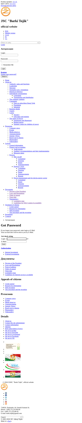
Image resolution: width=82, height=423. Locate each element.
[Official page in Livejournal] (6, 400)
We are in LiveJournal (12, 334)
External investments (12, 254)
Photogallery (13, 140)
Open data (12, 197)
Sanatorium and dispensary (23, 120)
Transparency (13, 199)
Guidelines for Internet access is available (19, 275)
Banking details (14, 109)
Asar (9, 421)
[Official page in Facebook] (6, 395)
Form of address (10, 267)
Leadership (13, 86)
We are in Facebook (12, 336)
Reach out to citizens (16, 138)
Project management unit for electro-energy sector (30, 178)
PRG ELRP (18, 157)
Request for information (17, 209)
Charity (11, 111)
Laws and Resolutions (16, 193)
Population (17, 105)
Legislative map (19, 201)
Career (11, 113)
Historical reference (16, 92)
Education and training (21, 117)
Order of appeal (14, 195)
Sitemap (8, 327)
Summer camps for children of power (26, 124)
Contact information (12, 325)
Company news (14, 128)
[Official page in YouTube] (6, 402)
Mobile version (10, 33)
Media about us (14, 132)
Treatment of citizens (12, 205)
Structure (12, 88)
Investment (8, 214)
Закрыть (4, 76)
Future (20, 163)
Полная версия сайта (8, 5)
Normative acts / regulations (18, 90)
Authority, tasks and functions (19, 84)
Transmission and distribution (23, 97)
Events (11, 130)
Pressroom (8, 126)
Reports (20, 176)
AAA (7, 35)
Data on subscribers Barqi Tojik (24, 103)
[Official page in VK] (6, 393)
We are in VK (10, 338)
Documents (9, 189)
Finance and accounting (17, 147)
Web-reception (14, 211)
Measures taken (19, 153)
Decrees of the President (17, 191)
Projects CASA (19, 166)
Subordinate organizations (18, 94)
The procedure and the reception (20, 212)
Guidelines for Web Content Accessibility (28, 203)
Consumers (13, 101)
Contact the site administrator (15, 323)
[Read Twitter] (6, 397)
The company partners (16, 99)
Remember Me (8, 65)
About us (8, 82)
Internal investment (11, 252)
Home (7, 80)
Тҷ (6, 39)
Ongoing (21, 161)
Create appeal (14, 207)
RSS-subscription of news (14, 329)
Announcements (14, 134)
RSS (6, 31)
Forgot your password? (8, 74)
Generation (17, 95)
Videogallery (13, 141)
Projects (12, 155)
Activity (8, 143)
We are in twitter (10, 330)
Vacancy (16, 115)
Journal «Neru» (14, 136)
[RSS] (6, 404)
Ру (6, 37)
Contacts (8, 216)
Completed (21, 159)
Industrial (17, 107)
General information (16, 145)
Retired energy (19, 122)
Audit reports (18, 149)
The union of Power (16, 118)
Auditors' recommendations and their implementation (31, 151)
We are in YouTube (11, 332)
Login (3, 45)
